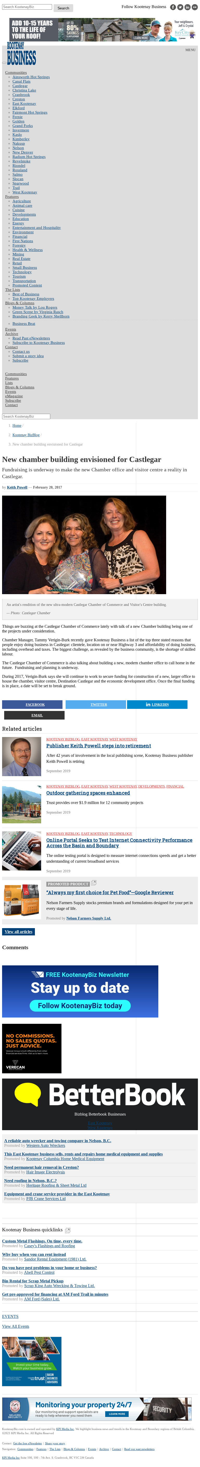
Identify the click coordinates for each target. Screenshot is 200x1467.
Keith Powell (17, 487)
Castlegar (20, 86)
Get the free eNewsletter (27, 1443)
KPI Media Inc (65, 1429)
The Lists (12, 290)
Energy (18, 223)
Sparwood (20, 183)
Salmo (17, 174)
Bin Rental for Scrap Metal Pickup (33, 1281)
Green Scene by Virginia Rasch (37, 312)
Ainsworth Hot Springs (31, 77)
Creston (18, 99)
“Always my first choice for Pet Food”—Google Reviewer (110, 892)
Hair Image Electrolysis (45, 1172)
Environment (23, 232)
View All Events (15, 1326)
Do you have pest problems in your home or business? (49, 1267)
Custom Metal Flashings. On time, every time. (42, 1241)
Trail (16, 188)
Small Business (24, 267)
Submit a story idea (28, 356)
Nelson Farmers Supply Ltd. (88, 918)
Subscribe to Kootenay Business (38, 342)
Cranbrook (21, 95)
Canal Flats (21, 81)
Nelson (18, 148)
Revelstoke (21, 161)
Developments (24, 214)
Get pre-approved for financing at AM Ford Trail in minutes (55, 1294)
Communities (16, 72)
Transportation (24, 281)
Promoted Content (27, 285)
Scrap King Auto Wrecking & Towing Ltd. (59, 1285)
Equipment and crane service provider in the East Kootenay (57, 1194)
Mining (18, 254)
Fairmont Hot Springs (29, 112)
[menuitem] (105, 77)
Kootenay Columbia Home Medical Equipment (65, 1158)
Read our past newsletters (139, 1449)
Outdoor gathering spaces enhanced (88, 793)
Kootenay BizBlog (26, 435)
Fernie (17, 117)
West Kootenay (24, 192)
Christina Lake (24, 90)
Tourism (19, 276)
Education (20, 219)
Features (12, 196)
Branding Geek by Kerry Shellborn (41, 316)
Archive (11, 334)
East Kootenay (24, 103)
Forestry (19, 245)
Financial (19, 236)
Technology (22, 272)
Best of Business (25, 294)
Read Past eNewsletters (31, 338)
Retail (17, 263)
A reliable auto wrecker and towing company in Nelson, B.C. (57, 1141)
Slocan (17, 179)
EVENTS (10, 1316)
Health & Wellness (27, 250)
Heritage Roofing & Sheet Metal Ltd (56, 1185)
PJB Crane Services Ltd (46, 1198)
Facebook (35, 705)
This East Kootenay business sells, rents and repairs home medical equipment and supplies (83, 1154)
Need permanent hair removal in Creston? (41, 1167)
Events (92, 1449)
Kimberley (21, 139)
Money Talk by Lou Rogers (34, 307)
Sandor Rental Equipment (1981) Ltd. (55, 1259)
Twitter (99, 705)
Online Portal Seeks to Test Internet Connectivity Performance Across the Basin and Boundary (119, 843)
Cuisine (18, 210)
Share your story (55, 1443)
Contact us (21, 351)
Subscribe (20, 360)
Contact (11, 347)
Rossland (19, 170)
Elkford (18, 108)
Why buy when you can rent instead (34, 1254)
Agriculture (21, 201)
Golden (18, 121)
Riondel (18, 165)
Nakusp (18, 143)
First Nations (22, 241)
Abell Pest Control (39, 1272)
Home (16, 426)
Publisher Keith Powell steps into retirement (98, 746)
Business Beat (23, 323)
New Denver (22, 152)
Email (37, 715)
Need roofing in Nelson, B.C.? (30, 1180)
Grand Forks (22, 126)
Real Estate (21, 259)
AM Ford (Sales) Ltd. (42, 1299)
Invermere (20, 130)
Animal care (22, 205)
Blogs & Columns (19, 303)
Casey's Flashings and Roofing (49, 1246)
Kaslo (17, 134)
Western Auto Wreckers (45, 1145)
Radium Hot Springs (29, 157)
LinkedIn (160, 705)
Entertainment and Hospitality (36, 228)
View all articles (18, 931)
